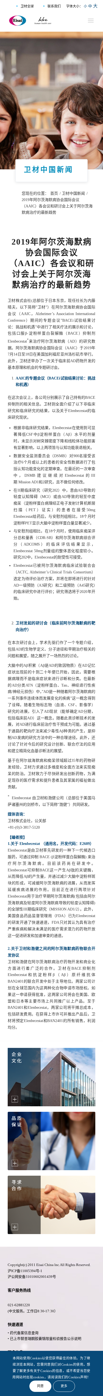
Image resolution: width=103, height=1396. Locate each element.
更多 (64, 1386)
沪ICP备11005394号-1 (25, 1271)
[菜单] (91, 20)
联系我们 (54, 6)
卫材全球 (27, 6)
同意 (40, 1386)
